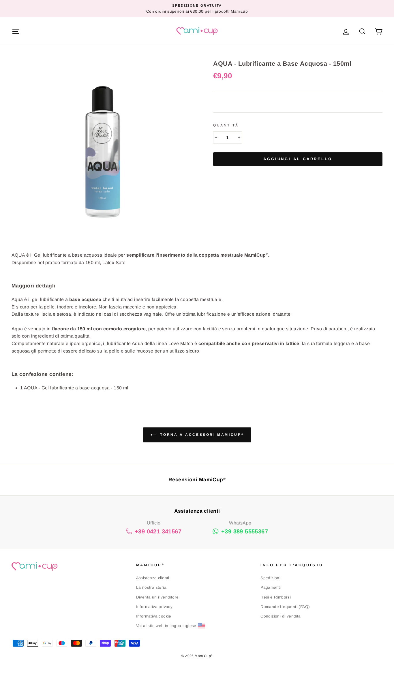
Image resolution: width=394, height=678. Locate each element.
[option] (197, 8)
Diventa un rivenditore (157, 597)
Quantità (226, 125)
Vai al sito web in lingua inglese (166, 626)
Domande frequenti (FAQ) (285, 607)
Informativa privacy (154, 607)
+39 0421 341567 (158, 531)
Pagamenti (270, 587)
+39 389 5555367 (244, 531)
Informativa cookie (153, 616)
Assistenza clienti (152, 578)
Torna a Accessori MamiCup (201, 435)
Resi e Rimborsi (275, 597)
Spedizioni (270, 578)
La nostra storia (151, 587)
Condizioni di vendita (280, 616)
